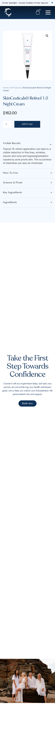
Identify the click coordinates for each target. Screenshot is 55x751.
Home (5, 87)
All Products (15, 87)
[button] (47, 35)
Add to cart (27, 124)
